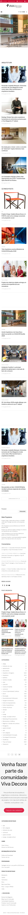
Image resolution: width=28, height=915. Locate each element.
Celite (3, 889)
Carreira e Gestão (14, 680)
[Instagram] (20, 12)
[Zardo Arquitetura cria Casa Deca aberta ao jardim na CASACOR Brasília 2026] (14, 31)
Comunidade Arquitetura (8, 901)
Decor (14, 693)
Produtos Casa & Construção (9, 903)
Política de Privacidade (7, 855)
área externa (14, 670)
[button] (2, 31)
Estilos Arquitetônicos (14, 705)
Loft (14, 712)
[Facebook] (8, 754)
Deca (3, 882)
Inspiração (20, 1)
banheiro (14, 677)
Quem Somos (5, 845)
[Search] (26, 12)
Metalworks (4, 875)
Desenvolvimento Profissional (14, 698)
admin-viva (4, 547)
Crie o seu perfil (5, 867)
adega (14, 664)
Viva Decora (4, 1)
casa (14, 682)
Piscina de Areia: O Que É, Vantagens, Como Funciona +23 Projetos (14, 563)
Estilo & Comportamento (14, 703)
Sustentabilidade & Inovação (14, 735)
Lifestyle (14, 709)
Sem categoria (14, 732)
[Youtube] (23, 12)
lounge (14, 714)
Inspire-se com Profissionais (9, 905)
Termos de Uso (5, 857)
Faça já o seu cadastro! (14, 810)
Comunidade (12, 1)
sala (14, 730)
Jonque (3, 569)
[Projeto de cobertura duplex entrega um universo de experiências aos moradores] (14, 269)
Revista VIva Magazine (7, 897)
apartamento (14, 668)
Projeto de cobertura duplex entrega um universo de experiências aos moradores (14, 284)
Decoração (14, 696)
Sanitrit (3, 877)
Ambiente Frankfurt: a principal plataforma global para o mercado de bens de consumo (13, 369)
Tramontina (4, 880)
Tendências (14, 739)
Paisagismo (14, 726)
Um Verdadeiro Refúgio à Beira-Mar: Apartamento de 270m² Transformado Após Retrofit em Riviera (13, 178)
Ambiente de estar (14, 666)
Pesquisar (4, 509)
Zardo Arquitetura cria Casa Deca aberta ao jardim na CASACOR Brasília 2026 (14, 45)
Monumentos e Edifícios (14, 721)
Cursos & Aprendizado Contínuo (14, 691)
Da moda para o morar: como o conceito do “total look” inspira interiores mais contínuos (14, 149)
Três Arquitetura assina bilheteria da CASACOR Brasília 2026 (7, 632)
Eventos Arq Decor (14, 707)
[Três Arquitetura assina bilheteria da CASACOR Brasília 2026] (14, 235)
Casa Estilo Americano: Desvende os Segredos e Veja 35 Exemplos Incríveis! (14, 555)
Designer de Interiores (14, 700)
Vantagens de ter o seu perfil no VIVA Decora (13, 865)
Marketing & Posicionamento (14, 719)
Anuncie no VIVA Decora (7, 847)
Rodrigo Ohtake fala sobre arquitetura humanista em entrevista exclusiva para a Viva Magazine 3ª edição (14, 119)
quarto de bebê (14, 728)
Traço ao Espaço (14, 742)
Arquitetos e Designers (14, 673)
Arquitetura (14, 675)
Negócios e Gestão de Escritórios (14, 723)
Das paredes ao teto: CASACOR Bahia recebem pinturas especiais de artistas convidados (14, 489)
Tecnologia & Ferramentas (14, 737)
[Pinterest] (22, 12)
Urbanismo (14, 744)
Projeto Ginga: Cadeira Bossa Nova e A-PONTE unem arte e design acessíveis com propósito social (14, 216)
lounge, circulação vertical (14, 716)
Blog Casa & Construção (8, 899)
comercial (14, 689)
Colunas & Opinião (14, 686)
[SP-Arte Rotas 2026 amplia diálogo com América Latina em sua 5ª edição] (14, 388)
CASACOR (14, 684)
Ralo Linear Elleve (6, 884)
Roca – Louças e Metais (7, 886)
